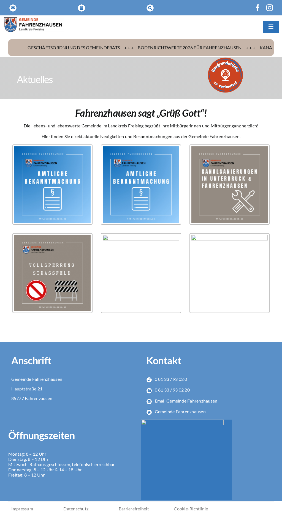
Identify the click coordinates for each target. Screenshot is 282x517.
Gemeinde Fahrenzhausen (180, 411)
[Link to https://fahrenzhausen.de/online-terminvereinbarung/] (81, 8)
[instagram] (269, 7)
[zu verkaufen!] (225, 59)
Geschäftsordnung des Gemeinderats (54, 47)
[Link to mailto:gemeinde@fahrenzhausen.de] (13, 8)
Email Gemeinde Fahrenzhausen (186, 400)
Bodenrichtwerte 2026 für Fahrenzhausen (170, 47)
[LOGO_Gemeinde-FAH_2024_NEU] (33, 18)
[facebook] (257, 7)
